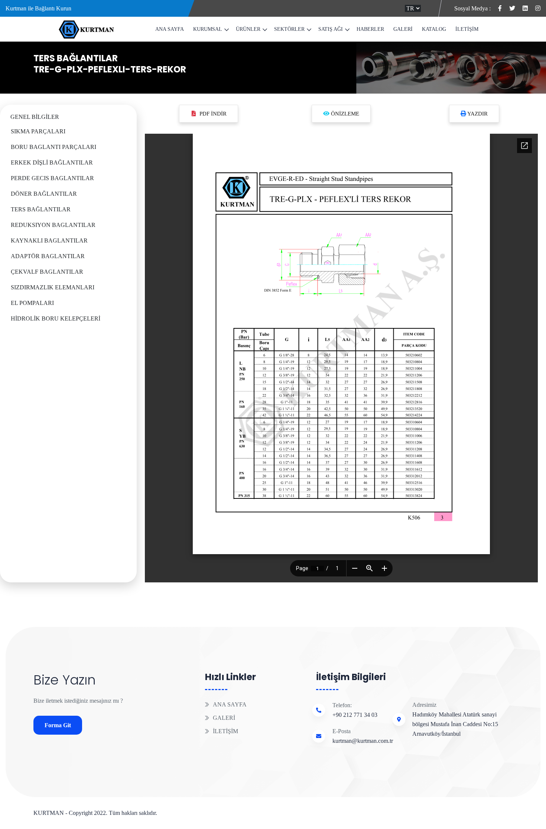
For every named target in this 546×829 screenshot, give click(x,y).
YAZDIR (477, 114)
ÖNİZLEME (344, 114)
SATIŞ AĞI (330, 29)
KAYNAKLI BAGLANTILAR (49, 240)
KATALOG (434, 29)
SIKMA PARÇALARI (38, 131)
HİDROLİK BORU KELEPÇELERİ (55, 318)
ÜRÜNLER (248, 29)
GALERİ (403, 29)
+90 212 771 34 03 (354, 715)
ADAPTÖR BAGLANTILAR (48, 256)
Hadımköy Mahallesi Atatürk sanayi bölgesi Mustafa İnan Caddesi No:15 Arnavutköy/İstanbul (455, 724)
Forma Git (58, 725)
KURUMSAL (207, 29)
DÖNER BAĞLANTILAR (44, 194)
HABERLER (370, 29)
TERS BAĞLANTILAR (75, 58)
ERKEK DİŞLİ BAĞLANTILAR (52, 162)
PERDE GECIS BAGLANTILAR (52, 178)
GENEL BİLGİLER (34, 117)
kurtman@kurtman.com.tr (362, 741)
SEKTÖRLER (289, 29)
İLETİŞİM (466, 29)
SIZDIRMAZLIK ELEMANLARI (52, 287)
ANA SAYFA (169, 29)
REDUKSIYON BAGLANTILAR (53, 225)
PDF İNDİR (213, 114)
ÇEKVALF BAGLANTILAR (47, 272)
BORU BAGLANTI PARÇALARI (53, 147)
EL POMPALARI (32, 303)
